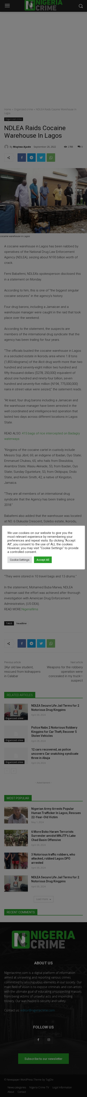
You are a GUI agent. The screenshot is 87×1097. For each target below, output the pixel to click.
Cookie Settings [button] (19, 559)
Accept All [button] (43, 559)
